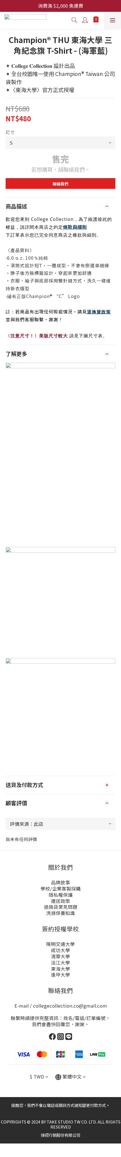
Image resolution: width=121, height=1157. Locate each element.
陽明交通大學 (60, 944)
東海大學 (60, 968)
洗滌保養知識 (60, 913)
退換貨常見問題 (60, 906)
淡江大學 (60, 962)
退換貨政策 (99, 312)
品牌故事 (60, 882)
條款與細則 (75, 226)
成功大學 (60, 950)
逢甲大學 (60, 974)
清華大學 (60, 956)
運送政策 (60, 901)
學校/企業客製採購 (61, 888)
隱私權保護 (61, 894)
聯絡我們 (60, 184)
